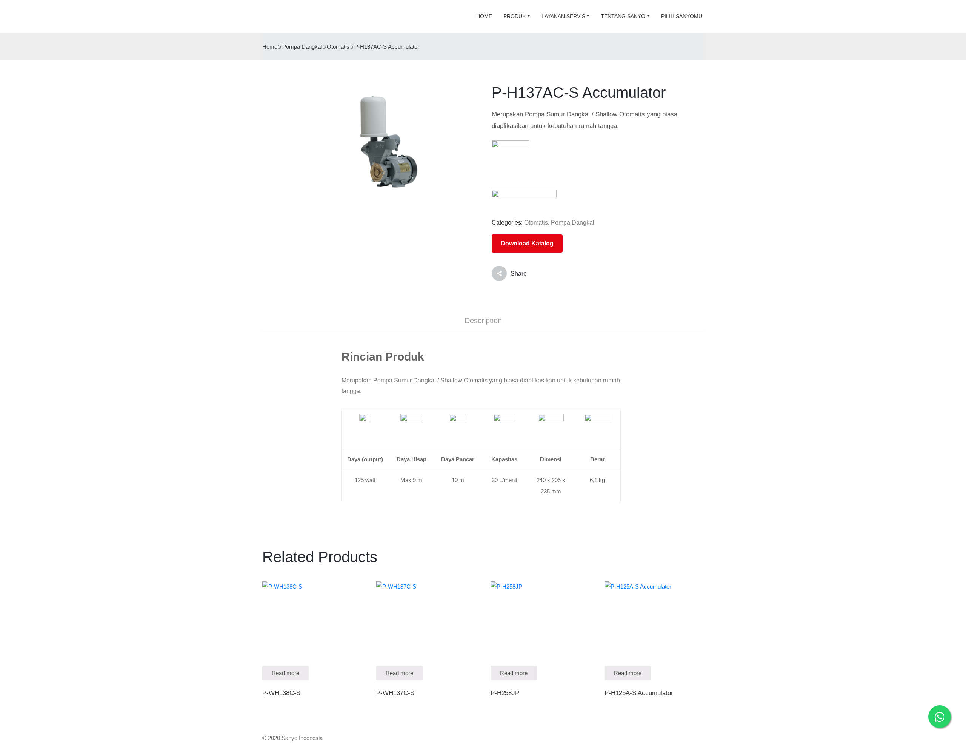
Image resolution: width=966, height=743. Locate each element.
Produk (514, 16)
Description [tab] (483, 320)
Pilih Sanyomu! (682, 16)
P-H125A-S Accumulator (639, 693)
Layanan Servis (563, 16)
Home (484, 16)
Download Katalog (527, 243)
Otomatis (338, 46)
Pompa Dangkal (302, 46)
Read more (285, 673)
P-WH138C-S (281, 693)
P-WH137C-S (395, 693)
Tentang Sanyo (623, 16)
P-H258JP (505, 693)
